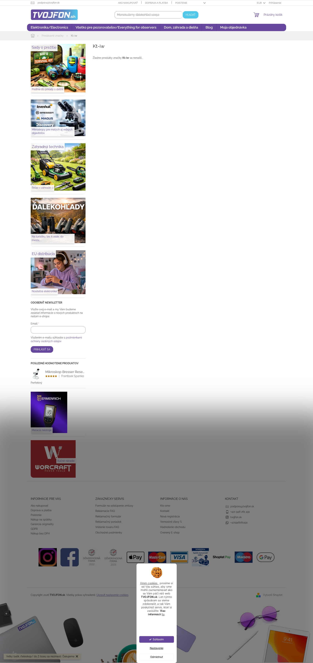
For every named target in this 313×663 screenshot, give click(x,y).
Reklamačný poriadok (108, 521)
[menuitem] (49, 27)
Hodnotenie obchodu (172, 527)
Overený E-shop (170, 532)
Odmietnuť (156, 656)
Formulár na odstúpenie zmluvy (114, 505)
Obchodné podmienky (108, 532)
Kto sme (165, 505)
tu (163, 614)
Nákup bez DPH (40, 533)
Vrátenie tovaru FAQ (107, 527)
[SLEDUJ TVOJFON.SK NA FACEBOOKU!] (69, 556)
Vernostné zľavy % (171, 521)
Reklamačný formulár (108, 516)
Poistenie (181, 2)
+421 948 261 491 (240, 511)
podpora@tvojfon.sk (242, 506)
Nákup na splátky (41, 519)
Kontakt (164, 511)
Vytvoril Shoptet (272, 594)
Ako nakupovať (128, 2)
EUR (259, 2)
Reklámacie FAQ (105, 511)
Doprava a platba (156, 2)
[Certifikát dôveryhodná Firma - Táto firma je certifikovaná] (91, 556)
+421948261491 (239, 522)
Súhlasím (158, 639)
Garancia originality (42, 524)
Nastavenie (156, 648)
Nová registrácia (170, 516)
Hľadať (191, 14)
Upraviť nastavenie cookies (112, 594)
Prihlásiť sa (42, 349)
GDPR (34, 528)
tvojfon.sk (236, 517)
